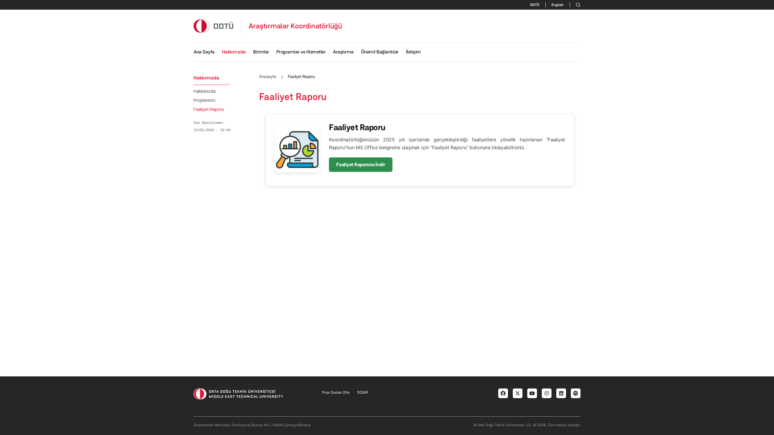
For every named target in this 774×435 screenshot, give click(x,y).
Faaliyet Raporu (209, 110)
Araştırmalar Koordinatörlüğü (295, 26)
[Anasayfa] (214, 26)
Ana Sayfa (204, 52)
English (557, 4)
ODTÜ (534, 4)
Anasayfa (267, 76)
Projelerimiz (205, 100)
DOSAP (362, 392)
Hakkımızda (205, 91)
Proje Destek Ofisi (336, 392)
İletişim (413, 52)
